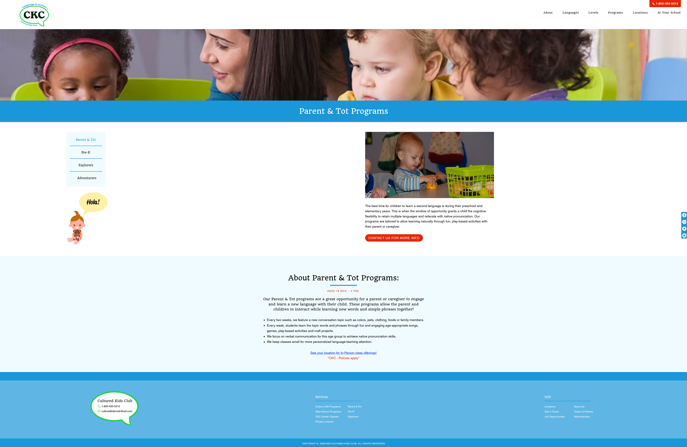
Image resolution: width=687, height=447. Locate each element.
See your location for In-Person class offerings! (343, 353)
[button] (548, 12)
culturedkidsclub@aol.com (116, 411)
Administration (582, 416)
